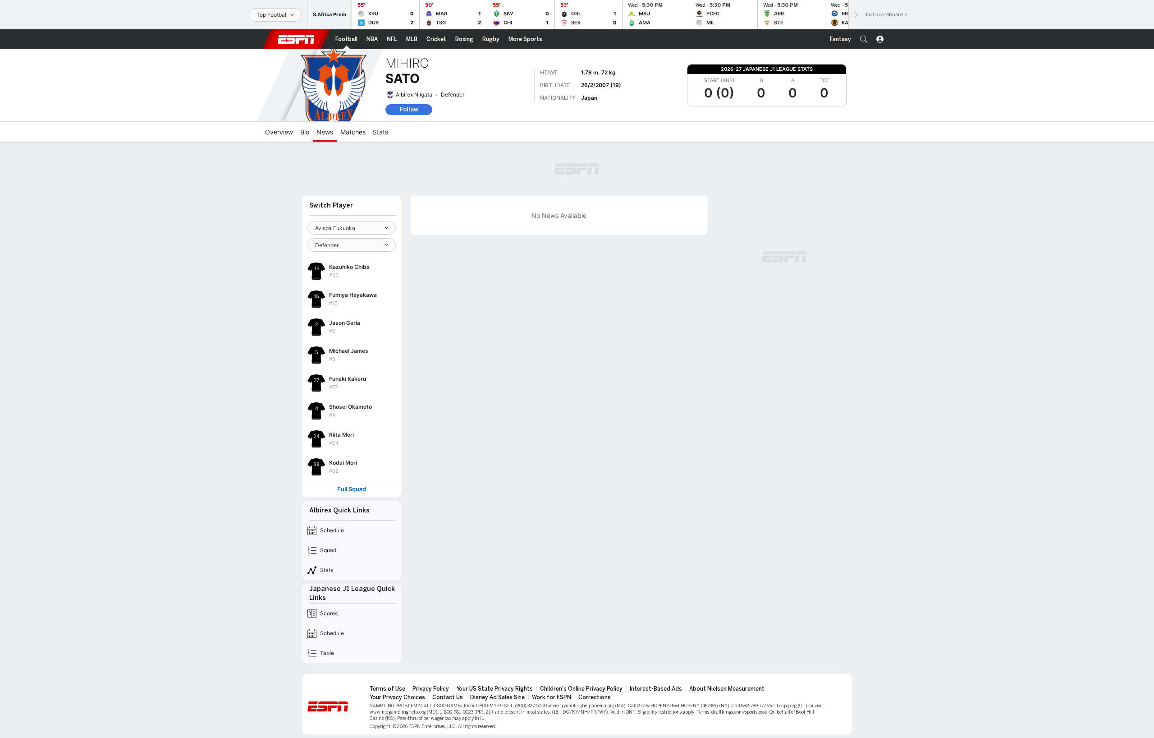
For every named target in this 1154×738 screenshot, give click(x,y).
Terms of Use (387, 689)
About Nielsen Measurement (727, 689)
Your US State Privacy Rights (494, 689)
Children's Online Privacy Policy (581, 689)
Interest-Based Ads (656, 689)
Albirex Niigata (414, 94)
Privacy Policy (430, 689)
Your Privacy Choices (397, 697)
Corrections (594, 697)
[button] (863, 39)
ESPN (296, 39)
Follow (409, 109)
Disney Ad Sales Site (497, 697)
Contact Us (447, 697)
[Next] (855, 14)
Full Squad (351, 489)
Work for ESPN (551, 697)
